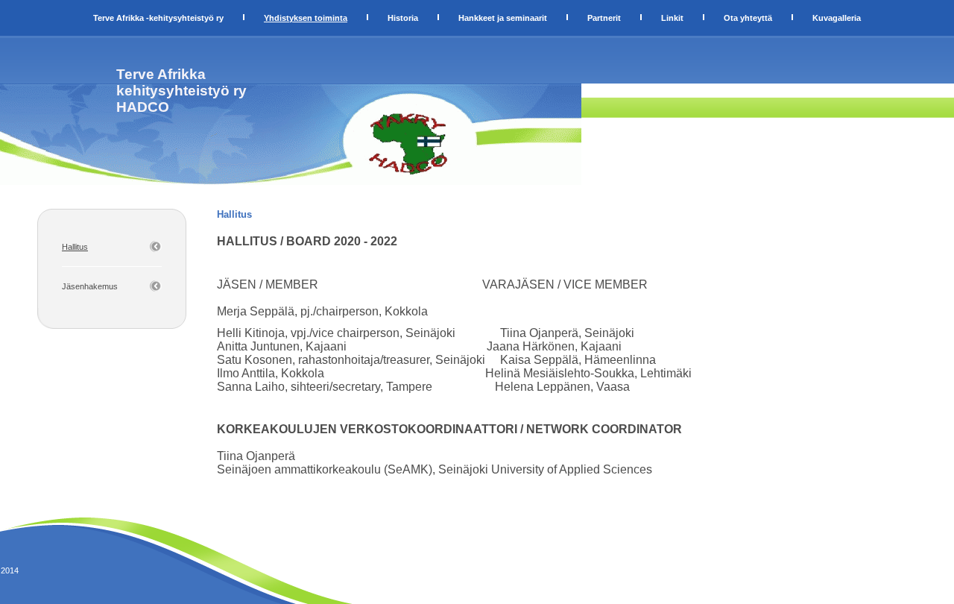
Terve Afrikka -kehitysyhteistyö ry (158, 17)
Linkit (672, 17)
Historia (403, 17)
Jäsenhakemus (90, 286)
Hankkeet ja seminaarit (502, 17)
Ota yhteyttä (748, 17)
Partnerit (604, 17)
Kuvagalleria (836, 17)
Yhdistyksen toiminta (305, 17)
